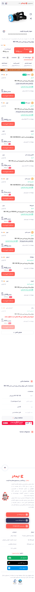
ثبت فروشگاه (30, 544)
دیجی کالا (25, 103)
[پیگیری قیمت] (31, 14)
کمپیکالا (32, 205)
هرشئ (32, 131)
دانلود (17, 553)
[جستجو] (3, 3)
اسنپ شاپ (27, 232)
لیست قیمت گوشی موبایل (9, 540)
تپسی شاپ (27, 178)
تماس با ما (13, 548)
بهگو (32, 308)
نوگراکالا (32, 257)
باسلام (26, 74)
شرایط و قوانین (12, 544)
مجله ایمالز (13, 536)
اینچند (32, 281)
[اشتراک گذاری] (31, 18)
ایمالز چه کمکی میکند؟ (28, 536)
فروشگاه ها (31, 540)
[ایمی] (5, 496)
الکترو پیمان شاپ (29, 155)
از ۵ (2, 45)
